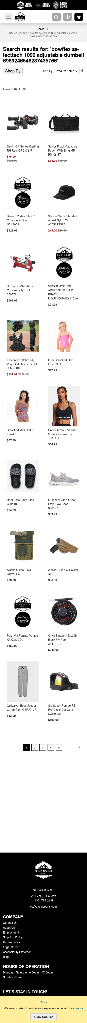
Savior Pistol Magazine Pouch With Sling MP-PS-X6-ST (63, 150)
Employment (11, 932)
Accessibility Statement (17, 952)
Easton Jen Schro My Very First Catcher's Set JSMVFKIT (21, 360)
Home (40, 29)
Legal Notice (11, 947)
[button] (67, 17)
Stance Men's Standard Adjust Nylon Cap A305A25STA (62, 220)
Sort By (48, 70)
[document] (43, 1012)
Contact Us (10, 922)
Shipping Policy (12, 937)
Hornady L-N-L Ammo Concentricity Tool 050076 (20, 290)
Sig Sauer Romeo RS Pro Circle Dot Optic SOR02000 (63, 699)
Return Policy (11, 942)
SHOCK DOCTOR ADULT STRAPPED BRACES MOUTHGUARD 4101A (63, 290)
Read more (76, 1008)
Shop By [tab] (12, 70)
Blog (6, 956)
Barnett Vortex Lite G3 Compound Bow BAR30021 (21, 220)
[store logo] (25, 16)
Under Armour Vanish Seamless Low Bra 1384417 (61, 431)
